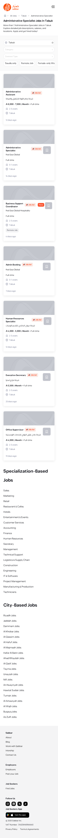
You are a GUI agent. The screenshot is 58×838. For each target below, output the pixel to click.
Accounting (9, 528)
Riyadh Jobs (9, 615)
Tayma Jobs (9, 669)
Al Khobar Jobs (11, 631)
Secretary (8, 544)
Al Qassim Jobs (11, 637)
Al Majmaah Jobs (12, 647)
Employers (11, 769)
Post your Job (12, 773)
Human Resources (13, 539)
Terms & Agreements (29, 829)
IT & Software (10, 576)
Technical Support (13, 555)
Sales (6, 490)
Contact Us (11, 755)
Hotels (6, 512)
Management (10, 549)
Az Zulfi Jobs (10, 717)
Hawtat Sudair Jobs (13, 690)
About (9, 737)
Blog (8, 741)
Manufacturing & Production (18, 587)
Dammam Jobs (11, 626)
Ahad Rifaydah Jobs (13, 658)
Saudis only (10, 63)
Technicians (9, 592)
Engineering (9, 571)
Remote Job (27, 63)
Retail (6, 501)
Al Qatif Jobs (10, 664)
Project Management (14, 581)
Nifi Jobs (7, 680)
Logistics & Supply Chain (16, 560)
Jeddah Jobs (9, 621)
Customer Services (13, 523)
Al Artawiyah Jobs (12, 701)
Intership (10, 750)
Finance (7, 533)
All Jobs (13, 15)
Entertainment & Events (15, 517)
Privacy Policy (11, 829)
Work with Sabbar (14, 746)
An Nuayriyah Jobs (13, 685)
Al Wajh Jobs (10, 706)
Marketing (8, 496)
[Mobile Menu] (53, 7)
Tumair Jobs (9, 696)
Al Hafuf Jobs (10, 642)
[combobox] (31, 50)
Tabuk (23, 15)
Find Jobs (10, 788)
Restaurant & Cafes (13, 506)
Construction (10, 565)
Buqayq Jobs (10, 712)
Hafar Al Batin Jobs (13, 653)
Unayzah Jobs (10, 674)
